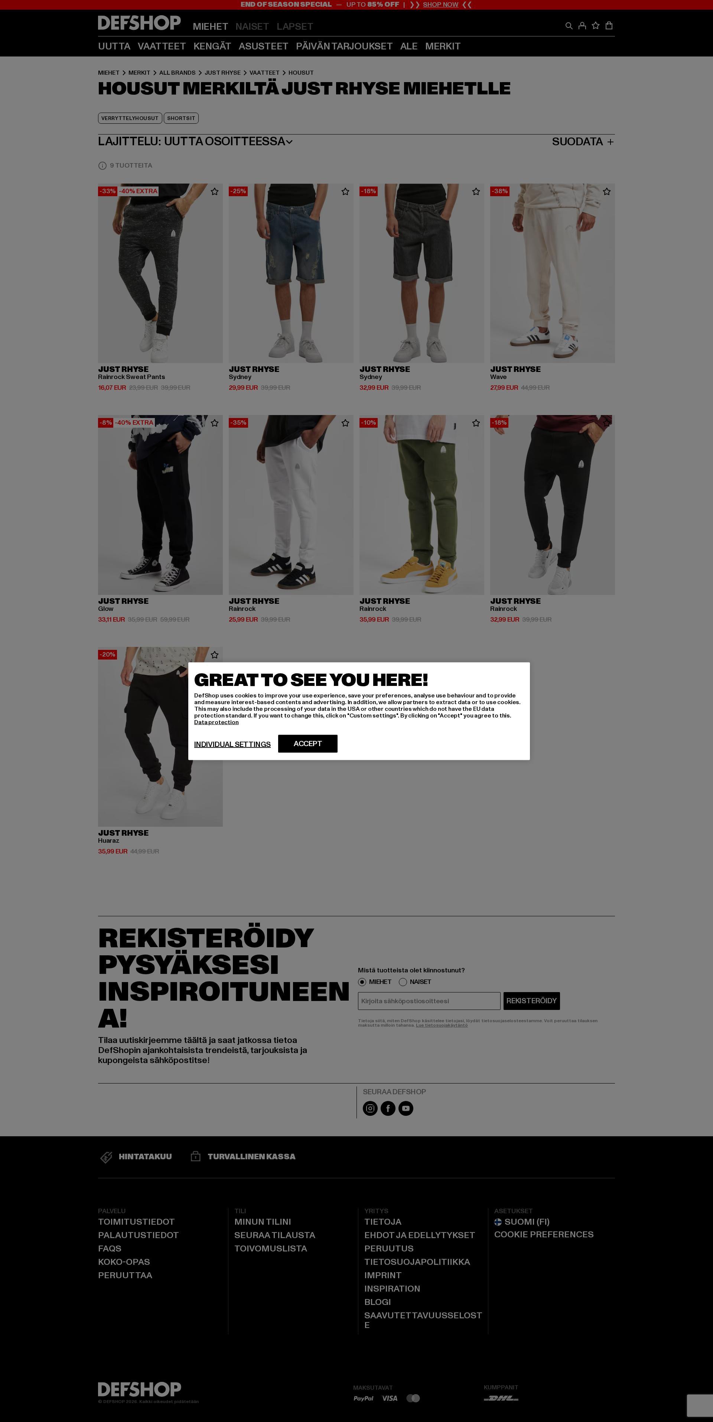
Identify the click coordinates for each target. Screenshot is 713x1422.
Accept (308, 743)
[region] (359, 711)
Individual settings (232, 744)
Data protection (216, 722)
